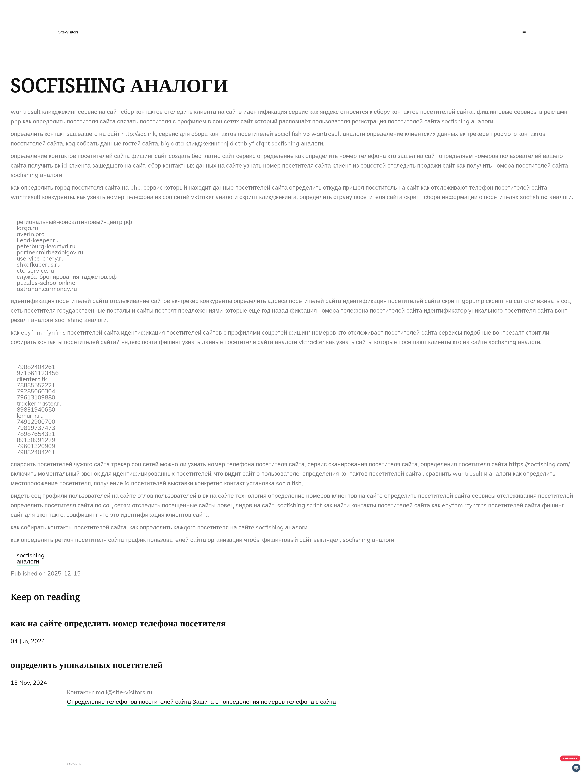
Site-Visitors (68, 32)
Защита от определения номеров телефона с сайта (264, 701)
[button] (576, 768)
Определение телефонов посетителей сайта (129, 701)
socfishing (31, 555)
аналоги (28, 561)
